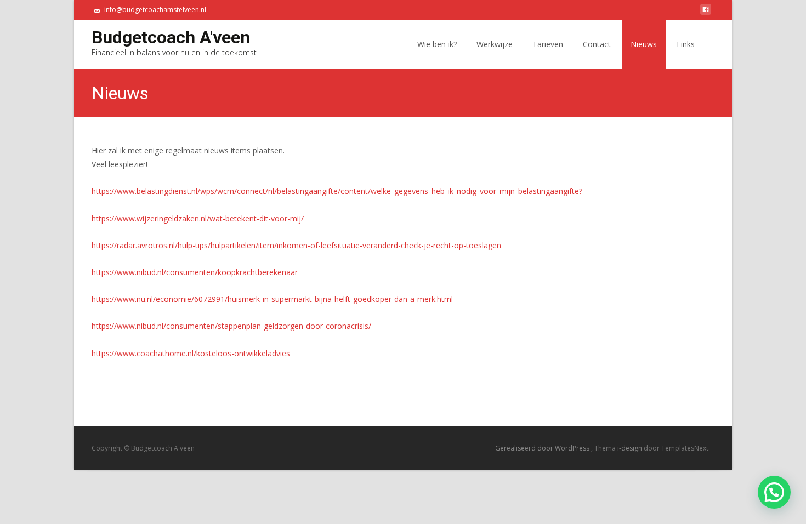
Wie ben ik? (437, 44)
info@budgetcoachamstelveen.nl (155, 9)
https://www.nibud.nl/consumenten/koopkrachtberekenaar (195, 272)
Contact (597, 44)
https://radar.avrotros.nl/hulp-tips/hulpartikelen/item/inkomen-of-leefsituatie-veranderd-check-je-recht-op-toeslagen (296, 245)
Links (686, 44)
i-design (630, 448)
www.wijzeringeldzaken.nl (162, 218)
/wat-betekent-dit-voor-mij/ (255, 218)
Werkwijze (494, 44)
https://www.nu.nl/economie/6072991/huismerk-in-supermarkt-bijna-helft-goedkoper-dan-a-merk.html (272, 299)
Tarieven (547, 44)
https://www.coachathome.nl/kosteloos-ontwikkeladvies (191, 353)
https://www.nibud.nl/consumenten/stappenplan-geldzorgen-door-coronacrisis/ (231, 326)
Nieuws (644, 44)
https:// (104, 218)
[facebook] (705, 13)
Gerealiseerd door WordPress (543, 448)
